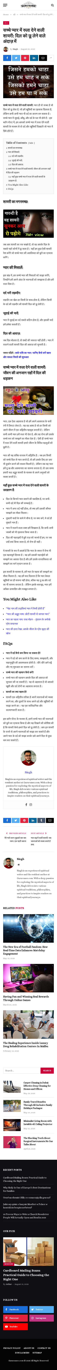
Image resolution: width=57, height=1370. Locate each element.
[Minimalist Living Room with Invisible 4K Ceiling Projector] (12, 1125)
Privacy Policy (12, 1348)
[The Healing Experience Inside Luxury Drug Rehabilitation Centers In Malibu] (28, 1024)
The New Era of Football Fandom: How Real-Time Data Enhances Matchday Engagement (25, 950)
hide (31, 143)
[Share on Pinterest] (25, 58)
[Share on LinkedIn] (34, 58)
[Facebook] (26, 805)
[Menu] (5, 5)
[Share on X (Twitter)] (16, 58)
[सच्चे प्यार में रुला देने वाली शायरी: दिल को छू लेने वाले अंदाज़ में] (28, 81)
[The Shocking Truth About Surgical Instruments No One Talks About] (12, 1142)
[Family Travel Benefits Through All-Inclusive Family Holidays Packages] (12, 1106)
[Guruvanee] (28, 5)
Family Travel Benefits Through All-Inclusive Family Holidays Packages (38, 1105)
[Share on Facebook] (7, 58)
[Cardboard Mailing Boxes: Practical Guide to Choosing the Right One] (28, 1251)
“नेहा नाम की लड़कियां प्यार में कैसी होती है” (25, 608)
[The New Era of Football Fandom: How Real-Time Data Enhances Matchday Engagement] (28, 928)
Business (8, 1264)
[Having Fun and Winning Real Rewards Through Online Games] (28, 978)
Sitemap (37, 1353)
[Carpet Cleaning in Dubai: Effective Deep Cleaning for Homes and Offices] (12, 1087)
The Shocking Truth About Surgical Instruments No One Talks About (38, 1141)
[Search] (52, 5)
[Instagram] (30, 805)
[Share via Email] (43, 58)
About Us (29, 1348)
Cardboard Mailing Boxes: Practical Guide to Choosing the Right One (26, 1275)
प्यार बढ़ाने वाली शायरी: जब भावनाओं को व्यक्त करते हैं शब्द (41, 841)
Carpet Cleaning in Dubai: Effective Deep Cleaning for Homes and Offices (37, 1085)
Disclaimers (22, 1353)
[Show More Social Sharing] (51, 58)
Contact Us (44, 1348)
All (6, 23)
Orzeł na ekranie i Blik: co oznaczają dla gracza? (27, 1197)
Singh (15, 49)
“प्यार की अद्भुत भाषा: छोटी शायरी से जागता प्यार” (28, 614)
